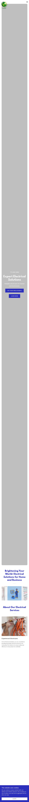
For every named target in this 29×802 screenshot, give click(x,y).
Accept (14, 798)
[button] (27, 2)
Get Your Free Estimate (14, 290)
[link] (4, 1)
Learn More (14, 296)
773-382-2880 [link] (14, 272)
